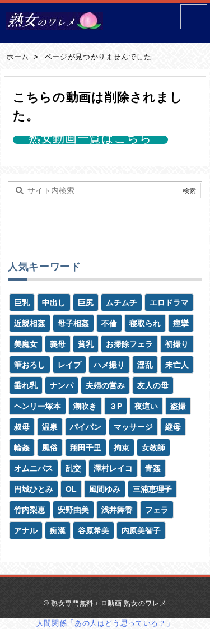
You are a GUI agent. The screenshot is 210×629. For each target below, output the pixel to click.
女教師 (153, 447)
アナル (26, 530)
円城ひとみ (33, 488)
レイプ (69, 364)
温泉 (50, 426)
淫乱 (145, 364)
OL (71, 488)
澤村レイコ (113, 468)
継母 (173, 426)
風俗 (50, 447)
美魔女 (26, 343)
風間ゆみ (104, 488)
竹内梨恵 (29, 509)
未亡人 (177, 364)
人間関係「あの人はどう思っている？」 (105, 623)
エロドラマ (169, 302)
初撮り (177, 343)
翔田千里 (85, 447)
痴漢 (58, 530)
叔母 (22, 426)
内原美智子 (141, 530)
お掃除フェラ (129, 343)
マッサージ (133, 426)
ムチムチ (121, 302)
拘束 (121, 447)
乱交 (73, 468)
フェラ (157, 509)
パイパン (85, 426)
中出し (54, 302)
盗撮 (178, 406)
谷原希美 (93, 530)
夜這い (146, 406)
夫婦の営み (105, 385)
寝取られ (145, 323)
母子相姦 (73, 323)
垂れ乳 (26, 385)
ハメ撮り (109, 364)
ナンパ (61, 385)
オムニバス (33, 468)
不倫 (109, 323)
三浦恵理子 (152, 488)
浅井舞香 (117, 509)
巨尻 (86, 302)
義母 (58, 343)
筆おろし (29, 364)
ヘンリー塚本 (37, 406)
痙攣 (181, 323)
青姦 (153, 468)
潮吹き (85, 406)
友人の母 (153, 385)
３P (115, 406)
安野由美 (73, 509)
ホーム (17, 57)
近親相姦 (29, 323)
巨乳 (22, 302)
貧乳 (86, 343)
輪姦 (22, 447)
